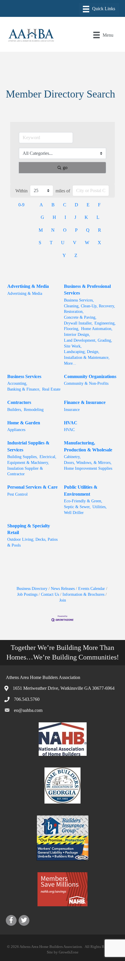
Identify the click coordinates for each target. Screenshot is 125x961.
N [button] (53, 230)
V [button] (74, 242)
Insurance (72, 409)
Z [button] (75, 255)
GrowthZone (68, 952)
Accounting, (17, 383)
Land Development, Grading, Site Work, (88, 343)
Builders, (14, 409)
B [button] (53, 204)
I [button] (65, 217)
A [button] (41, 204)
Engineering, (105, 323)
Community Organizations (90, 376)
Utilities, (99, 507)
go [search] (65, 167)
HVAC (70, 422)
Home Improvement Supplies (88, 468)
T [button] (51, 242)
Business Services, (79, 300)
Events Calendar (91, 588)
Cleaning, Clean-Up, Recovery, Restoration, (89, 309)
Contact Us (50, 594)
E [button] (88, 204)
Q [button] (88, 230)
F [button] (99, 204)
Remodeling (34, 409)
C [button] (64, 204)
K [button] (86, 217)
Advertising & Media (28, 286)
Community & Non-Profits (86, 383)
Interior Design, (77, 334)
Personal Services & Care (32, 487)
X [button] (99, 242)
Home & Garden (23, 422)
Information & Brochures (83, 594)
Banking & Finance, (23, 389)
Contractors (19, 402)
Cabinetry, (72, 457)
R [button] (99, 230)
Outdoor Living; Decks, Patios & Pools (32, 542)
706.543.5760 (27, 699)
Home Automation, (96, 329)
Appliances (16, 430)
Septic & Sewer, (77, 507)
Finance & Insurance (85, 402)
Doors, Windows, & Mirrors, (88, 462)
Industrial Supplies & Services (28, 446)
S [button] (40, 242)
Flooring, (71, 329)
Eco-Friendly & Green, (83, 501)
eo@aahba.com (28, 710)
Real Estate (51, 389)
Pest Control (17, 494)
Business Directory (32, 588)
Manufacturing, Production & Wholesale (88, 446)
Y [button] (64, 255)
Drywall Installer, (78, 323)
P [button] (76, 230)
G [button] (42, 217)
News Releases (63, 588)
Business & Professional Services (87, 289)
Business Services (24, 376)
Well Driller (74, 512)
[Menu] (99, 9)
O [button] (65, 230)
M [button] (41, 230)
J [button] (75, 217)
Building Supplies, (22, 457)
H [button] (54, 217)
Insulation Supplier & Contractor (25, 471)
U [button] (63, 242)
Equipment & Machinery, (28, 462)
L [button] (98, 217)
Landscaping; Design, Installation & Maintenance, (87, 355)
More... (70, 363)
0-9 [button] (21, 204)
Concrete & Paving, (80, 317)
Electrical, (48, 457)
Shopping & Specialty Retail (28, 529)
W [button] (87, 242)
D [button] (76, 204)
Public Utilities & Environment (80, 490)
